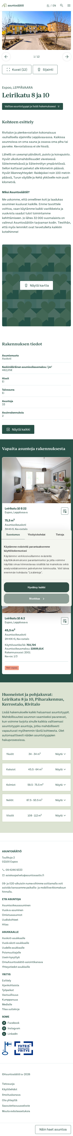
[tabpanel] (36, 30)
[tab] (16, 69)
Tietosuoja (8, 1083)
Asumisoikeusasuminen (16, 905)
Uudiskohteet (10, 919)
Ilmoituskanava (11, 1094)
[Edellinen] (6, 57)
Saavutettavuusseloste (16, 1105)
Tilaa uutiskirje (11, 1009)
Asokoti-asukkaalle (13, 938)
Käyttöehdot (9, 1089)
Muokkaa (34, 598)
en (54, 5)
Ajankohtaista (10, 985)
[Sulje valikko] (69, 5)
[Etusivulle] (13, 5)
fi (48, 5)
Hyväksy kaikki (36, 587)
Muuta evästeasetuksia (16, 1111)
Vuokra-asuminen (12, 910)
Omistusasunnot (12, 915)
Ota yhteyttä (9, 1100)
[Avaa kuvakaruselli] (36, 30)
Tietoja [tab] (60, 534)
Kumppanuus (10, 999)
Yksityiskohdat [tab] (36, 534)
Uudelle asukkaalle (13, 947)
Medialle (7, 1004)
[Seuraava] (67, 57)
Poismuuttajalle (11, 952)
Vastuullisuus (10, 994)
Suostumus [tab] (13, 534)
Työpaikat (8, 990)
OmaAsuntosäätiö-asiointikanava (22, 962)
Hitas (5, 924)
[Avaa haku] (61, 5)
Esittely (6, 980)
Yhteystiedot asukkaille (16, 966)
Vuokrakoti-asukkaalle (15, 943)
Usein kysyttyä (11, 957)
